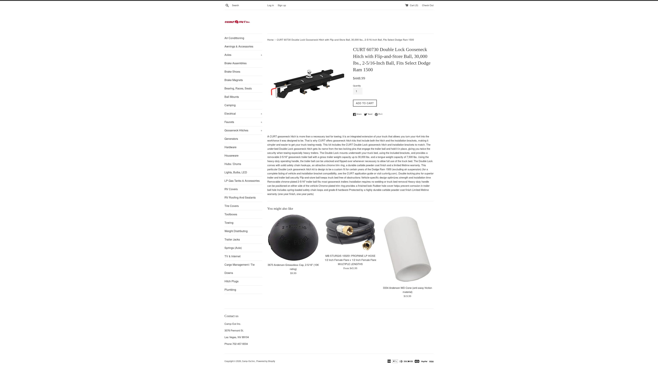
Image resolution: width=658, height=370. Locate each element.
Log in (270, 5)
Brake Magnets (233, 80)
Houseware (231, 155)
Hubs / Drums (232, 164)
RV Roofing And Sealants (240, 197)
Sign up (282, 5)
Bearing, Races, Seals (238, 88)
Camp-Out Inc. (248, 361)
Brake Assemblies (235, 63)
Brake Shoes (232, 71)
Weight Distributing (236, 231)
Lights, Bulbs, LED (235, 172)
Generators (231, 139)
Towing (228, 223)
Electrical (243, 113)
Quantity (357, 85)
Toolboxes (230, 214)
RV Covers (231, 189)
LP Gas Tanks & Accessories (242, 181)
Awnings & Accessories (238, 46)
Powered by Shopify (265, 361)
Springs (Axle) (233, 248)
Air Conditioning (234, 38)
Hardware (230, 147)
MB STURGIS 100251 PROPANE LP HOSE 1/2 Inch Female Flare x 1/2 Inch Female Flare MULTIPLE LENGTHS (350, 260)
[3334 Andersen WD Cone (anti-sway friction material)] (408, 249)
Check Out (428, 5)
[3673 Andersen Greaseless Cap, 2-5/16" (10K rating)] (293, 237)
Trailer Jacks (232, 239)
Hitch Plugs (231, 281)
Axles (243, 55)
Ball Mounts (231, 97)
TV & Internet (232, 256)
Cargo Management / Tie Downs (239, 269)
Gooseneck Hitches (243, 130)
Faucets (243, 122)
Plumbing (230, 290)
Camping (230, 105)
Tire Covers (231, 206)
